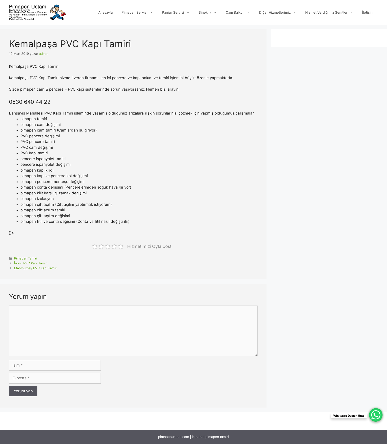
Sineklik (205, 12)
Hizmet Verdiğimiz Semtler (326, 12)
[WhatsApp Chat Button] (376, 415)
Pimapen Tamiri (25, 258)
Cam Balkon (235, 12)
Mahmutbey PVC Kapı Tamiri (35, 268)
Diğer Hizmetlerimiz (275, 12)
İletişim (368, 12)
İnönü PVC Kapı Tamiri (30, 263)
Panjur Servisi (173, 12)
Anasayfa (105, 12)
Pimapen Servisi (134, 12)
